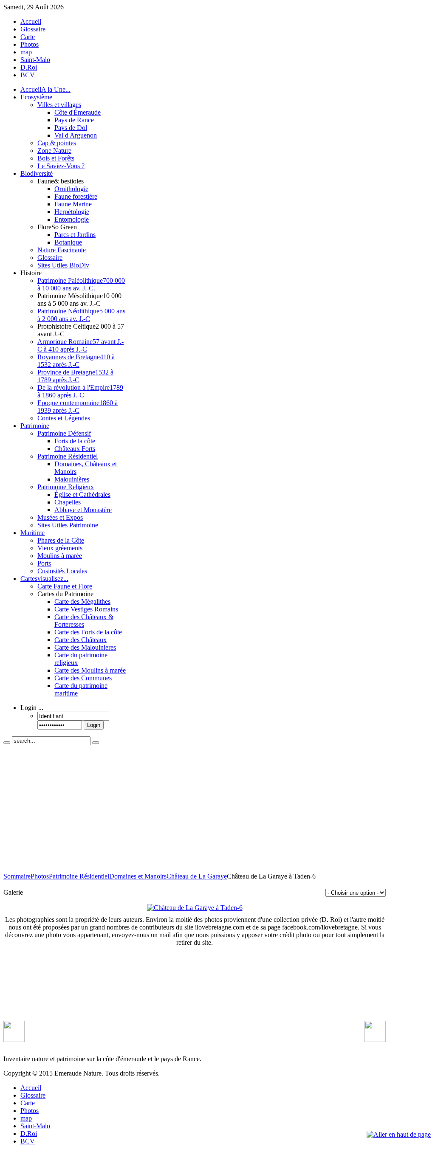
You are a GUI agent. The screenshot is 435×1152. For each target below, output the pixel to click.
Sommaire (17, 876)
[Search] (6, 742)
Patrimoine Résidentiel (79, 876)
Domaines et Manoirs (138, 876)
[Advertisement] (194, 808)
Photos (40, 876)
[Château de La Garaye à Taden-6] (195, 907)
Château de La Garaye (197, 876)
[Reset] (95, 742)
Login (93, 725)
